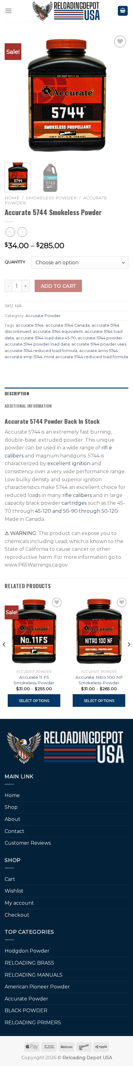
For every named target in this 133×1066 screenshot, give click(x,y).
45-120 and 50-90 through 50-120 (76, 511)
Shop (11, 807)
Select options (34, 701)
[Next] (118, 95)
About (12, 819)
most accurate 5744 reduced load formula (86, 357)
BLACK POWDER (26, 1010)
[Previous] (14, 95)
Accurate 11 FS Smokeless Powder (34, 680)
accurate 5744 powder (100, 338)
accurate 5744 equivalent (58, 331)
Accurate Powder (43, 315)
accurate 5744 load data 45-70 (46, 338)
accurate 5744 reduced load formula (41, 350)
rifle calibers (77, 495)
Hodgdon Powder (27, 951)
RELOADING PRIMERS (33, 1023)
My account (19, 903)
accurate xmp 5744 (23, 357)
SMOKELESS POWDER (51, 197)
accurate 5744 (30, 325)
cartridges (74, 503)
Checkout (17, 915)
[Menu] (8, 10)
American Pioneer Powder (37, 987)
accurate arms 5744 (98, 350)
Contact (14, 831)
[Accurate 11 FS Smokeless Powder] (34, 631)
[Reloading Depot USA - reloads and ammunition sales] (66, 11)
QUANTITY (15, 262)
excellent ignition (68, 463)
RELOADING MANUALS (33, 975)
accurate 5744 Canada (67, 325)
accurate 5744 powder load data (37, 344)
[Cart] (123, 11)
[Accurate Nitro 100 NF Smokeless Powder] (99, 631)
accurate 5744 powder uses (98, 344)
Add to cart (58, 286)
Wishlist (14, 891)
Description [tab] (17, 394)
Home (12, 197)
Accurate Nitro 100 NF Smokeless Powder (99, 680)
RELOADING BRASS (29, 963)
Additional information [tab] (28, 406)
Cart (10, 879)
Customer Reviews (28, 843)
